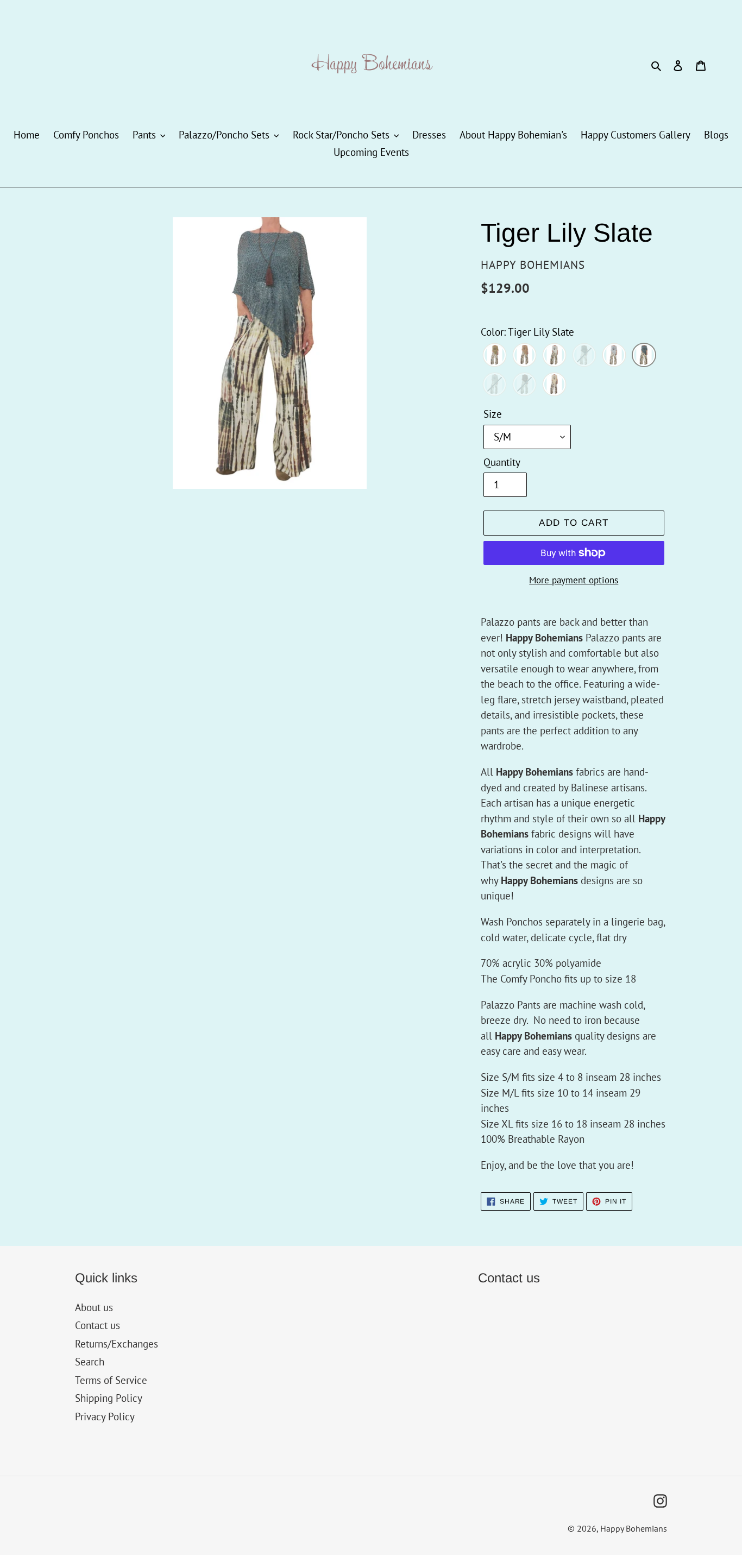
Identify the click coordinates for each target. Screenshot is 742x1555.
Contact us (97, 1325)
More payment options (573, 580)
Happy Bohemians (633, 1528)
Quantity (501, 462)
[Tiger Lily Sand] (494, 355)
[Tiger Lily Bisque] (524, 355)
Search (89, 1361)
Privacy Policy (105, 1416)
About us (94, 1307)
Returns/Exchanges (116, 1343)
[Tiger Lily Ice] (614, 355)
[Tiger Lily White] (554, 355)
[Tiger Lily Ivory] (554, 385)
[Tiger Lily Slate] (644, 355)
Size (492, 413)
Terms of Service (111, 1380)
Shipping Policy (108, 1398)
